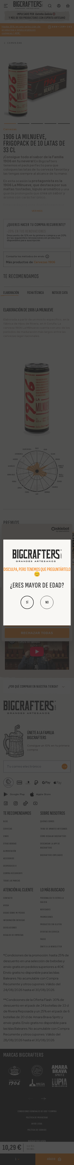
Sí (27, 602)
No (47, 602)
